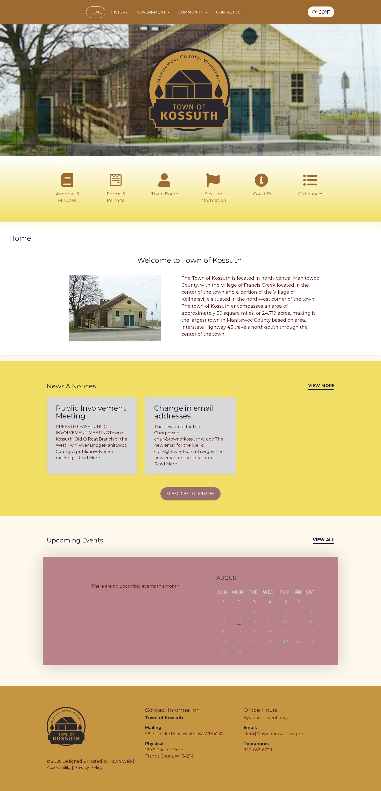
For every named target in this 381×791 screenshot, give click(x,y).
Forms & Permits (115, 197)
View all (323, 539)
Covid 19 (261, 193)
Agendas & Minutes (67, 197)
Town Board (164, 193)
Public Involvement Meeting (91, 412)
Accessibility (59, 767)
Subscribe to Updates (190, 493)
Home (95, 12)
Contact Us (228, 12)
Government (151, 12)
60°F (323, 12)
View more (321, 385)
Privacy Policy (88, 767)
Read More (88, 457)
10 (239, 621)
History (119, 12)
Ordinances (310, 193)
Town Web (120, 761)
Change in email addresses (184, 412)
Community (191, 12)
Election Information (212, 197)
